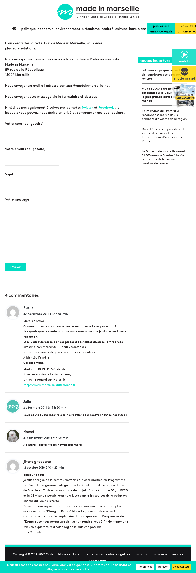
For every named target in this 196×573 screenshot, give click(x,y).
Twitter (87, 107)
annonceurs (97, 560)
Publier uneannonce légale (161, 28)
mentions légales (115, 554)
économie (46, 28)
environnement (68, 28)
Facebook (106, 107)
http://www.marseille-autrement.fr (49, 385)
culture (121, 28)
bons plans (137, 28)
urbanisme (91, 28)
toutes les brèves (155, 60)
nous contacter (142, 554)
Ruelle (28, 307)
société (107, 28)
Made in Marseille (58, 554)
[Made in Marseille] (98, 12)
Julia (27, 401)
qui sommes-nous (168, 554)
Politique (28, 28)
